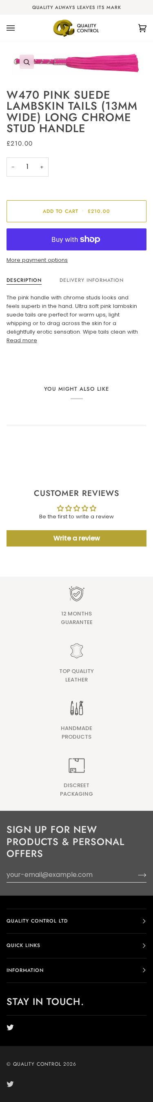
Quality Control (37, 1064)
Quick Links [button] (23, 945)
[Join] (135, 874)
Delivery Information (92, 280)
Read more (22, 340)
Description (24, 280)
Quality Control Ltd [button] (37, 921)
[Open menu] (19, 28)
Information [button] (25, 970)
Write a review (76, 538)
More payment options (37, 260)
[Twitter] (10, 1027)
